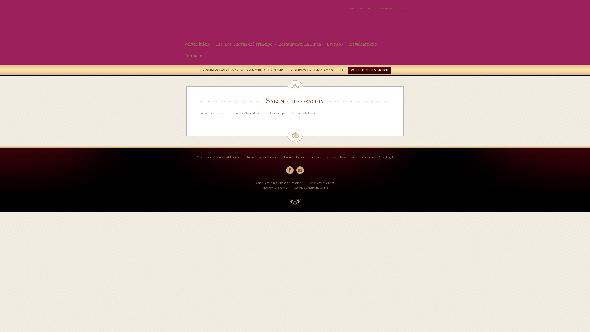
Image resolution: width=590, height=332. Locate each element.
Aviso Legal (386, 157)
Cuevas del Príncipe (229, 157)
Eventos (335, 44)
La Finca (285, 157)
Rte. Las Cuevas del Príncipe (244, 44)
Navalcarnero (363, 44)
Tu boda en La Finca (308, 157)
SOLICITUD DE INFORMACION (369, 70)
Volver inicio (197, 44)
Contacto (193, 55)
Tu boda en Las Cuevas (261, 157)
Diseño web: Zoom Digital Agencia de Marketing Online (295, 187)
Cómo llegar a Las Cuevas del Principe (278, 182)
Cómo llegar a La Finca (321, 182)
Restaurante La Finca (299, 44)
